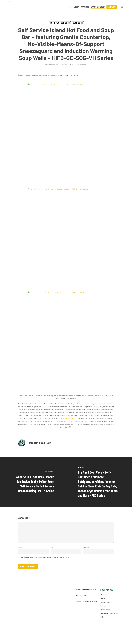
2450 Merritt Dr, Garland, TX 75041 (86, 601)
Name (20, 547)
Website (86, 547)
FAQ (101, 617)
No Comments (81, 64)
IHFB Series (37, 404)
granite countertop (71, 418)
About (102, 595)
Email (53, 547)
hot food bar (100, 404)
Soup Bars (78, 22)
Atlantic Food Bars (52, 64)
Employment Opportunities (109, 613)
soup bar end (37, 421)
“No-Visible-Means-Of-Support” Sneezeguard (68, 421)
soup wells (26, 421)
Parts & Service (105, 609)
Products (103, 598)
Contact (103, 606)
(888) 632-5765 (81, 595)
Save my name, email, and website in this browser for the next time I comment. (45, 557)
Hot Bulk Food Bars (60, 22)
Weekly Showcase (106, 602)
